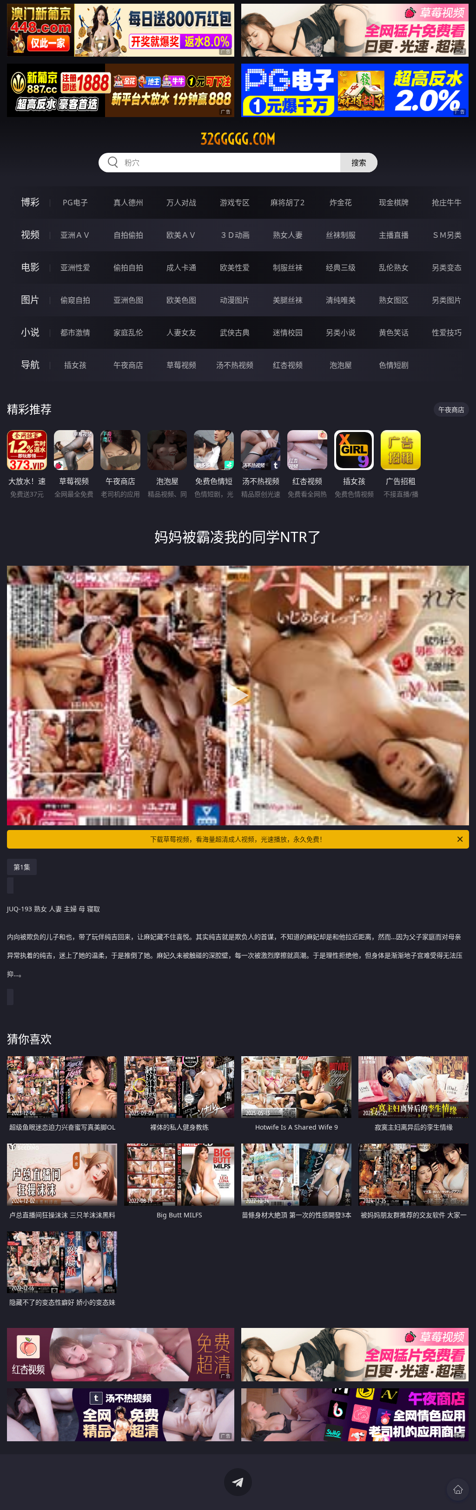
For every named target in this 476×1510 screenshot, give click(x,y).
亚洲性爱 (75, 267)
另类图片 (447, 300)
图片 (30, 300)
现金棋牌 (394, 202)
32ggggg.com (238, 139)
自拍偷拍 (128, 235)
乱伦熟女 (394, 267)
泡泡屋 (341, 365)
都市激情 (75, 332)
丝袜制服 (341, 235)
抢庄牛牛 (447, 202)
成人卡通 (181, 267)
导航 (30, 365)
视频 (30, 235)
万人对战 (181, 202)
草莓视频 (181, 365)
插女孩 (75, 365)
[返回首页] (458, 1489)
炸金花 (341, 202)
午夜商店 (128, 365)
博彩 (30, 202)
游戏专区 (235, 202)
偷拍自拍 (128, 267)
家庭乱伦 (128, 332)
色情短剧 (394, 365)
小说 (30, 332)
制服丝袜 (288, 267)
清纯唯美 (341, 300)
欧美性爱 (235, 267)
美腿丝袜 (288, 300)
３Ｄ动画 (235, 235)
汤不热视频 (234, 365)
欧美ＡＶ (181, 235)
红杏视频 (288, 365)
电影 (30, 267)
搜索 (358, 162)
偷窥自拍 (75, 300)
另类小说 (341, 332)
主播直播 (394, 235)
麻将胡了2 (287, 202)
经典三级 (341, 267)
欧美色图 (181, 300)
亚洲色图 (128, 300)
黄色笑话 (394, 332)
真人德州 (128, 202)
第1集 (21, 867)
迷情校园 (288, 332)
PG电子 (75, 202)
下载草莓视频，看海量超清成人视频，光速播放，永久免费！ (238, 839)
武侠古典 (235, 332)
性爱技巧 (447, 332)
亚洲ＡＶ (75, 235)
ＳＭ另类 (447, 235)
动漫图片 (235, 300)
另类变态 (447, 267)
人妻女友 (181, 332)
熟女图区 (394, 300)
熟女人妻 (288, 235)
